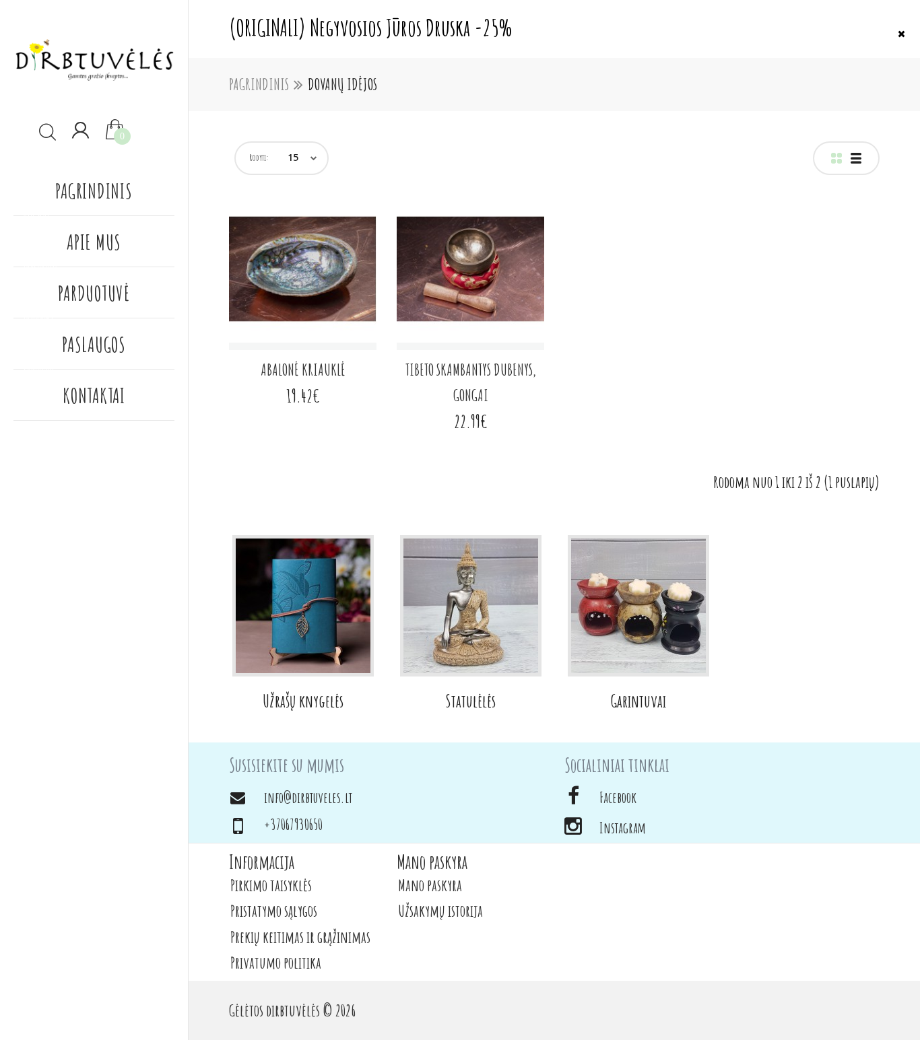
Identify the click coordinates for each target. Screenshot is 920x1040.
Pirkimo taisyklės (271, 885)
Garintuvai (638, 701)
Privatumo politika (275, 962)
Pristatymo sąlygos (273, 911)
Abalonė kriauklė (303, 369)
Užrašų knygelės (303, 701)
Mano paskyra (430, 885)
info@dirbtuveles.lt (308, 797)
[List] (856, 158)
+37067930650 (293, 824)
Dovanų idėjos (342, 84)
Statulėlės (470, 701)
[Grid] (836, 158)
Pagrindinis (259, 84)
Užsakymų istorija (440, 911)
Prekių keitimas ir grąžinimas (300, 937)
